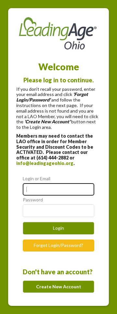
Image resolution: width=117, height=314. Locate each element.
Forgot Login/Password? (58, 245)
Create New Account (58, 286)
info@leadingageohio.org (44, 163)
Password (33, 199)
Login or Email (36, 178)
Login (58, 228)
